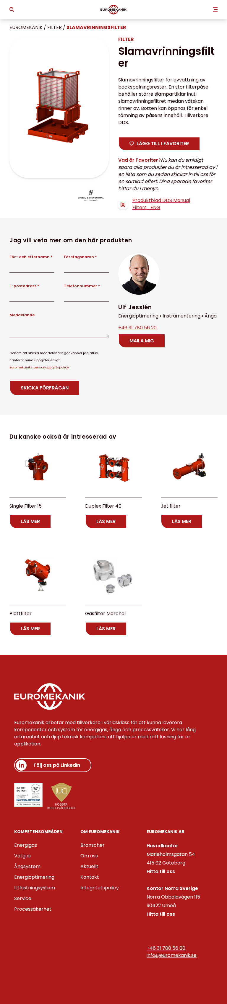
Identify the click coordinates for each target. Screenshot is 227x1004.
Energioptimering (34, 877)
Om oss (89, 855)
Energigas (25, 845)
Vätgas (22, 855)
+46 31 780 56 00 (166, 948)
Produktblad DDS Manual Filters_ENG (161, 204)
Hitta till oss (161, 871)
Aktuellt (89, 866)
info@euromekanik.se (172, 955)
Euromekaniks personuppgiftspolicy (39, 367)
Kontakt (89, 877)
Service (22, 898)
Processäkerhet (32, 909)
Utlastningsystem (34, 887)
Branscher (92, 845)
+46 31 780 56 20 (137, 327)
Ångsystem (27, 866)
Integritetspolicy (99, 887)
